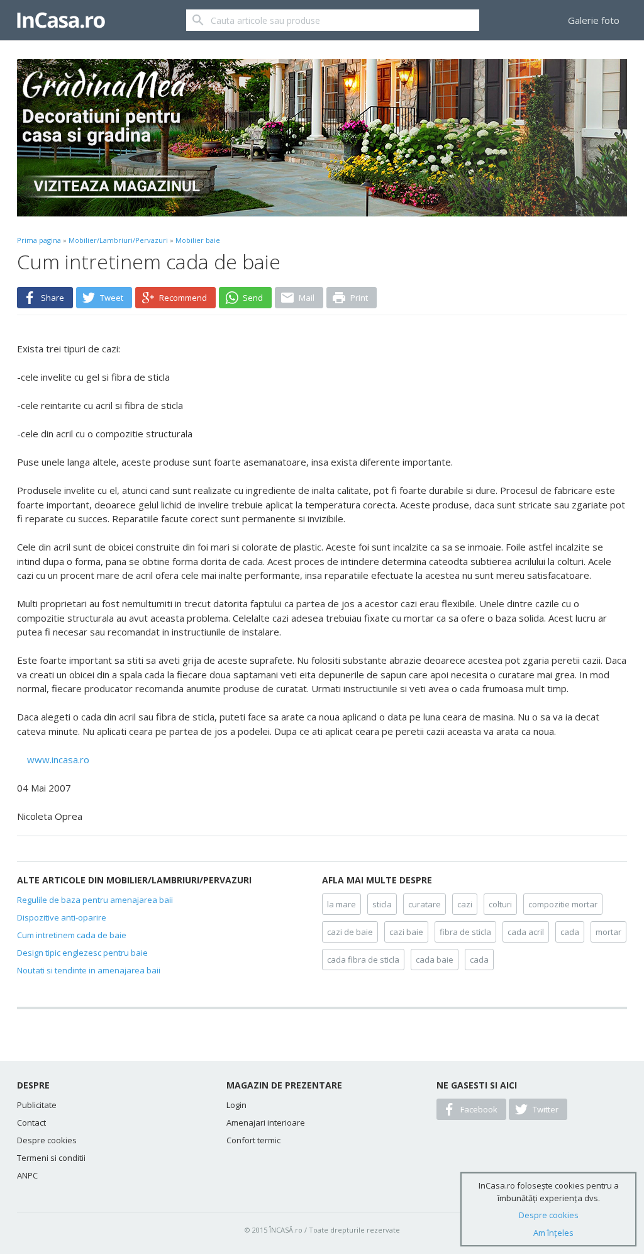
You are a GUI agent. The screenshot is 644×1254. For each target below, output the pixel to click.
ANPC (27, 1175)
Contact (31, 1122)
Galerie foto (593, 20)
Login (236, 1105)
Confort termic (253, 1140)
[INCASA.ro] (61, 20)
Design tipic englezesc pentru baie (82, 952)
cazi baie (406, 932)
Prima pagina (39, 240)
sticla (382, 904)
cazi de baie (350, 932)
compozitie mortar (562, 904)
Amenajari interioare (265, 1122)
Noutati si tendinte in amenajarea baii (88, 970)
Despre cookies (47, 1140)
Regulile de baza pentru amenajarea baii (95, 899)
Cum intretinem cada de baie (71, 935)
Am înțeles (553, 1232)
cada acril (526, 932)
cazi (464, 904)
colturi (500, 904)
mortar (608, 932)
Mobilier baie (197, 240)
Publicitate (37, 1105)
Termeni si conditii (51, 1157)
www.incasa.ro (58, 759)
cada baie (434, 959)
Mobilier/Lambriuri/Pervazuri (118, 240)
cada (569, 932)
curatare (424, 904)
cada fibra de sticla (363, 959)
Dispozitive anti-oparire (61, 917)
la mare (341, 904)
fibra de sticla (465, 932)
